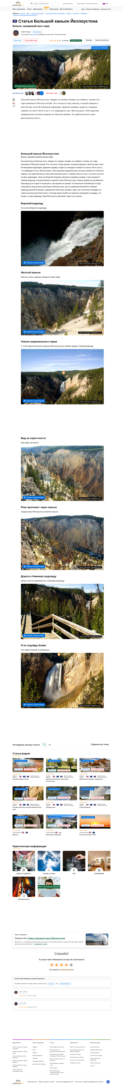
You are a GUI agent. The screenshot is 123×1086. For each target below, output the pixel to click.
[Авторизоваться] (44, 745)
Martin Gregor (22, 1003)
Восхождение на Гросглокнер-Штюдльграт (57, 1050)
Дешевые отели (106, 9)
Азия (34, 1049)
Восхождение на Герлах (57, 1047)
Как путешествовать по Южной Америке (77, 1050)
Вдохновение (37, 9)
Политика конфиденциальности (64, 1081)
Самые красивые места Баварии (20, 1056)
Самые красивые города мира (20, 1052)
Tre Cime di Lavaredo (96, 1055)
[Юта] (94, 832)
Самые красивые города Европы (20, 1061)
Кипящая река (50, 807)
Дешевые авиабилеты (93, 9)
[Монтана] (25, 776)
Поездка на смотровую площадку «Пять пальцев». (58, 1055)
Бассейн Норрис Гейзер (21, 779)
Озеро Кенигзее (95, 1047)
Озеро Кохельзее (95, 1063)
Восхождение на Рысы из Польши (57, 1059)
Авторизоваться (81, 3)
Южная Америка (37, 1055)
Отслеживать (37, 32)
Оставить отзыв (76, 40)
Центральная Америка (39, 1064)
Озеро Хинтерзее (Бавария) (95, 1059)
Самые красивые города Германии (20, 1047)
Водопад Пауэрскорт (96, 1049)
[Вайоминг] (28, 776)
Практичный (54, 9)
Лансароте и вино (75, 1054)
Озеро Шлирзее (95, 1052)
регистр (51, 983)
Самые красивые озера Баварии (20, 1065)
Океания (35, 1058)
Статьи (29, 9)
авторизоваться (65, 983)
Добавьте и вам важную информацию (49, 886)
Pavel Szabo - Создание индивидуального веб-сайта (89, 1081)
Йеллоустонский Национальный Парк (35, 776)
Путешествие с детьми (77, 1057)
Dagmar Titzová (23, 991)
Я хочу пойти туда (31, 40)
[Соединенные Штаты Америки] (21, 776)
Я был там (17, 40)
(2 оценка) (65, 40)
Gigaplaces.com (18, 3)
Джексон (15, 834)
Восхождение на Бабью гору (57, 1064)
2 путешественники (66, 970)
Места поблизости (66, 9)
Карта (83, 9)
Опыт (46, 9)
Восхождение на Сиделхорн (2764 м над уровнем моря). (57, 1072)
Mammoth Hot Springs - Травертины (91, 779)
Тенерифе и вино (75, 1063)
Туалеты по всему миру (77, 1060)
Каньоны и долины (101, 40)
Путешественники (68, 3)
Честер (92, 1065)
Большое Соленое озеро (87, 834)
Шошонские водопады (53, 834)
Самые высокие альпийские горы (18, 1070)
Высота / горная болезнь (77, 1047)
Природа (89, 40)
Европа (35, 1052)
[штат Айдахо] (61, 832)
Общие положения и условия (46, 1081)
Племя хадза (53, 1068)
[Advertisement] (65, 136)
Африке (35, 1047)
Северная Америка (15, 776)
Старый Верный (85, 807)
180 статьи (33, 34)
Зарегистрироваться (92, 3)
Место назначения (19, 9)
